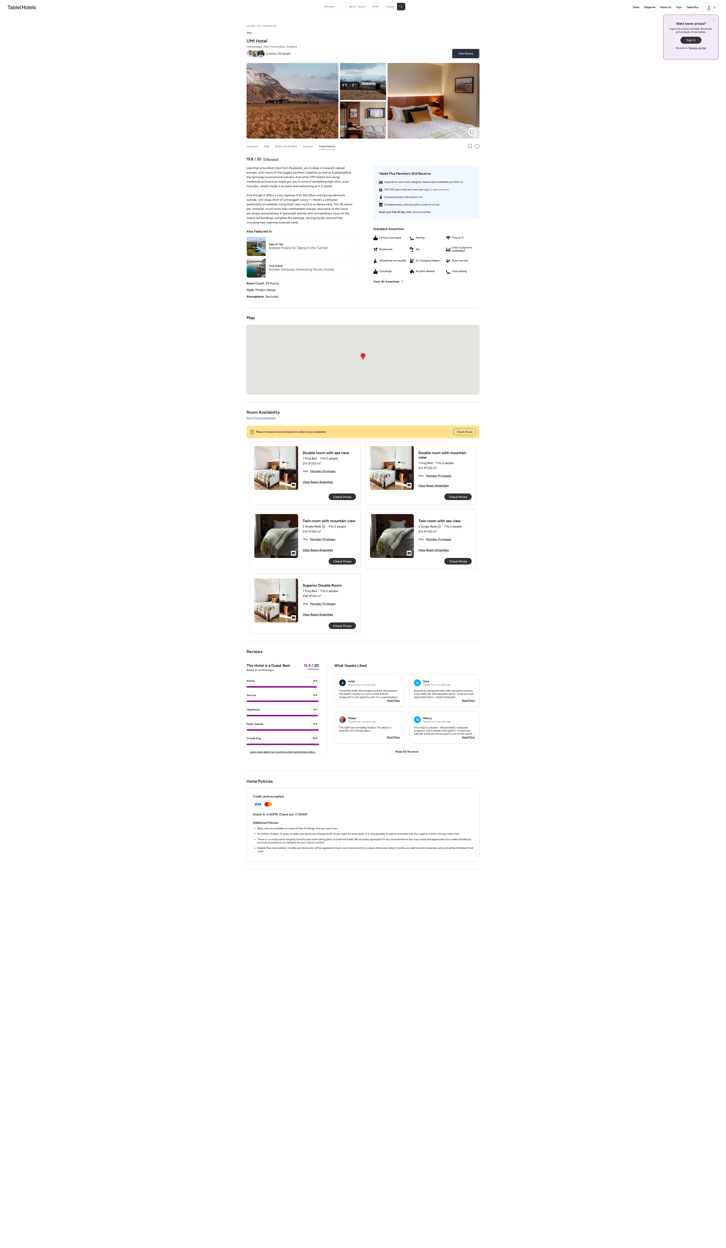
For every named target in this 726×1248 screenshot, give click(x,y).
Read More (393, 700)
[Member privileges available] (249, 33)
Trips (679, 7)
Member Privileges (322, 471)
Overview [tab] (252, 146)
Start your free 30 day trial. (395, 212)
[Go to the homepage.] (22, 7)
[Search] (401, 6)
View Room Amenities (318, 482)
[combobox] (335, 6)
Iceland (251, 26)
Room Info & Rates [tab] (286, 146)
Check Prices (464, 432)
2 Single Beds (312, 526)
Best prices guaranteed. (261, 418)
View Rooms (465, 53)
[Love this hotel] (477, 146)
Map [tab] (266, 146)
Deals (636, 7)
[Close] (713, 20)
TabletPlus (692, 7)
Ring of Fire (276, 244)
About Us (665, 7)
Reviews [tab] (308, 146)
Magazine (649, 7)
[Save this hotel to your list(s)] (469, 146)
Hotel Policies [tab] (327, 146)
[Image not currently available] (276, 468)
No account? (691, 48)
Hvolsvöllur (269, 26)
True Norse (276, 266)
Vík (258, 26)
